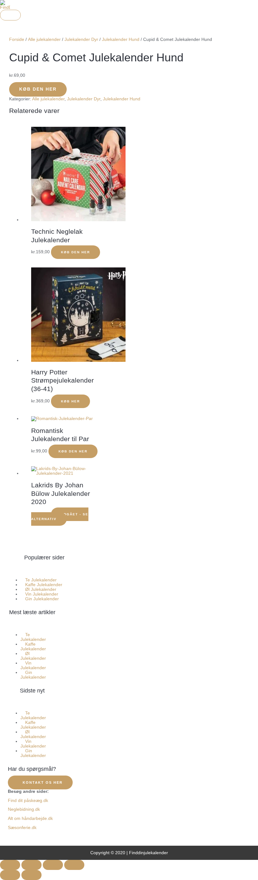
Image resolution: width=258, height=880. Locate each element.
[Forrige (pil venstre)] (10, 875)
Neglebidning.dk (24, 809)
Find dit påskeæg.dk (28, 800)
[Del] (53, 865)
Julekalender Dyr (81, 39)
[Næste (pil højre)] (31, 875)
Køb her (70, 401)
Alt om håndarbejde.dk (30, 818)
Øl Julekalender (33, 656)
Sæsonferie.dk (22, 827)
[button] (44, 571)
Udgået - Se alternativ (59, 517)
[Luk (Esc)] (74, 865)
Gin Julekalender (42, 599)
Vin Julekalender (33, 665)
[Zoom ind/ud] (10, 865)
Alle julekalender (44, 39)
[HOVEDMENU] (10, 15)
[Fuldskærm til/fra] (31, 865)
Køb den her (38, 89)
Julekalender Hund (120, 39)
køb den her (75, 252)
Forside (16, 39)
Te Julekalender (33, 637)
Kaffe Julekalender (33, 646)
